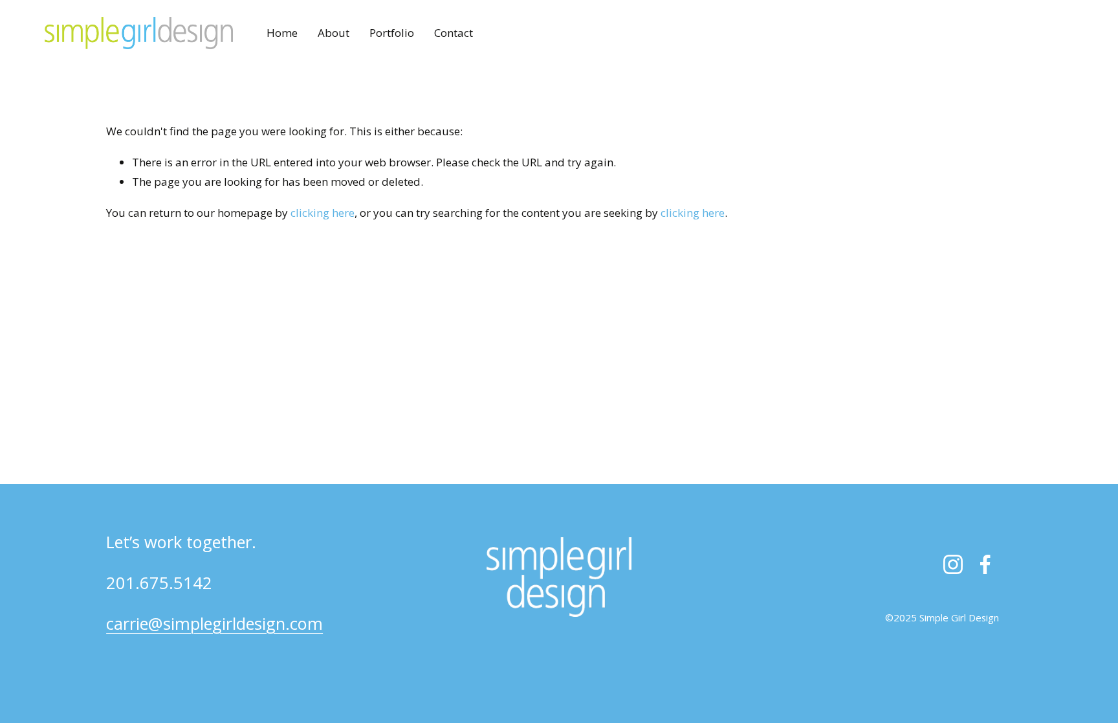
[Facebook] (985, 564)
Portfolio (391, 32)
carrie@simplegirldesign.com (214, 623)
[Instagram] (953, 564)
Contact (453, 32)
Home (282, 32)
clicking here (322, 212)
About (333, 32)
